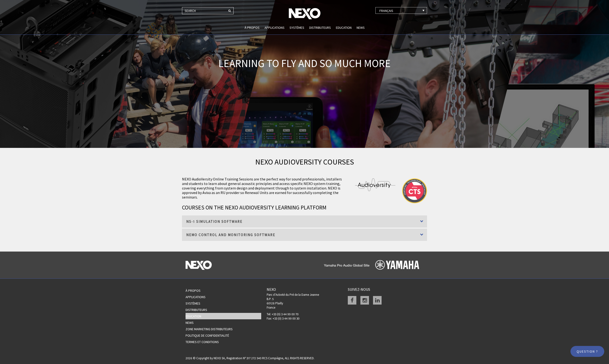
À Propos (193, 290)
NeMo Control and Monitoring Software (230, 235)
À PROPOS (252, 27)
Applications (275, 27)
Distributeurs (320, 27)
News (361, 27)
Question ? (587, 351)
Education (344, 27)
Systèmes (297, 27)
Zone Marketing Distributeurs (209, 329)
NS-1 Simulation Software (214, 221)
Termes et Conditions (202, 342)
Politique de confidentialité (207, 335)
